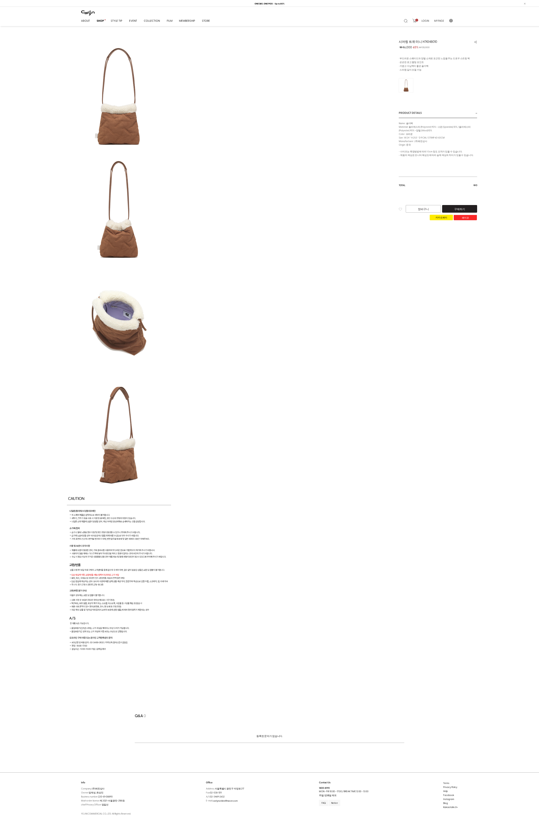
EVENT (133, 20)
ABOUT (85, 20)
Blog (445, 803)
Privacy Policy (450, 787)
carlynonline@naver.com (225, 800)
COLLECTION (152, 20)
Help (445, 791)
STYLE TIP (116, 20)
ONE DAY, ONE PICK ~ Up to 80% (269, 3)
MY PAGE (439, 20)
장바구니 (423, 209)
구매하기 (459, 209)
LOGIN (425, 20)
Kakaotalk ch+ (450, 807)
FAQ (324, 802)
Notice (334, 802)
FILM (169, 20)
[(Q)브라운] (406, 85)
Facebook (448, 795)
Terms (446, 783)
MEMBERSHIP (187, 20)
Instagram (448, 799)
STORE (206, 20)
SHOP (100, 21)
